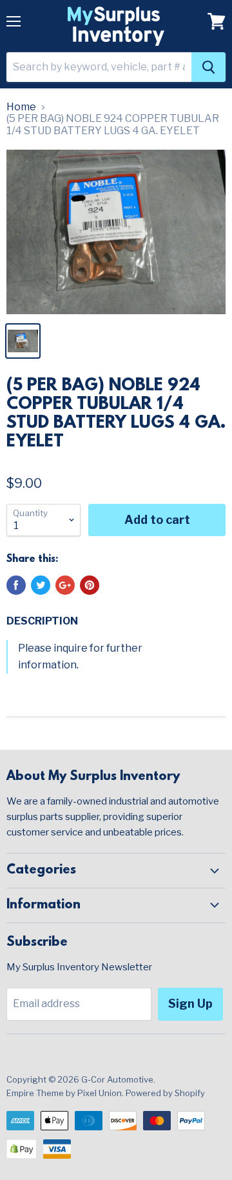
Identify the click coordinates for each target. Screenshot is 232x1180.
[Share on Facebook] (16, 585)
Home (21, 107)
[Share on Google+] (65, 585)
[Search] (208, 67)
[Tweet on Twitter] (40, 585)
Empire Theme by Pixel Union (64, 1093)
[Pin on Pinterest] (89, 585)
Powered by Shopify (165, 1093)
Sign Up (190, 1003)
